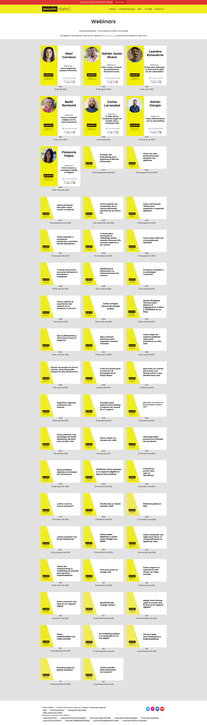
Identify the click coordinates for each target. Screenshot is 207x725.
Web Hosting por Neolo (52, 712)
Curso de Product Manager (126, 718)
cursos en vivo (109, 35)
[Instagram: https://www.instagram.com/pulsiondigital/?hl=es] (153, 709)
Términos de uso (57, 710)
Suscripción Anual (127, 9)
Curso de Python (50, 718)
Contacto (159, 9)
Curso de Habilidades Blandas (77, 720)
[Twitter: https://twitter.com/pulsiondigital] (148, 709)
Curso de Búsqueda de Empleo (106, 720)
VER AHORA (120, 2)
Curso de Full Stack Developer (73, 718)
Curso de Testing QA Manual (134, 720)
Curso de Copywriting (52, 720)
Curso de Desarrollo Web (100, 718)
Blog (45, 710)
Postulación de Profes (77, 710)
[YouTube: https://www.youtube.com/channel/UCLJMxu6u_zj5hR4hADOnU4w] (162, 709)
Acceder (148, 9)
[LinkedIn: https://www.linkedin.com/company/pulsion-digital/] (157, 709)
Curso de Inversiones (150, 718)
